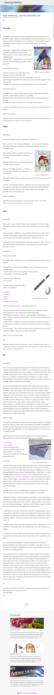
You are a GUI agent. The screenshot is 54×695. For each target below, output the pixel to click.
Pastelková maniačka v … (16, 653)
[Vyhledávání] (23, 2)
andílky (10, 321)
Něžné (6, 299)
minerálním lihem (12, 271)
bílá (10, 281)
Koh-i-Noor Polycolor (44, 429)
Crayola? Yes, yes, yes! (15, 629)
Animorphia (30, 479)
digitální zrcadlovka (19, 315)
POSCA (17, 447)
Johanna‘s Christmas (16, 477)
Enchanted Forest (17, 474)
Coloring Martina (13, 2)
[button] (3, 20)
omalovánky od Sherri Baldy (29, 178)
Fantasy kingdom (18, 54)
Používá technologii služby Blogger (28, 693)
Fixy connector (8, 445)
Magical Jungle (27, 474)
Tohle (5, 278)
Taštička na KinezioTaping (11, 310)
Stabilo (6, 274)
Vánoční (6, 296)
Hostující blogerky (7, 592)
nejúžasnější (13, 301)
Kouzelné (6, 294)
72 (29, 267)
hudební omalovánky (23, 481)
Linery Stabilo (8, 442)
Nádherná (6, 292)
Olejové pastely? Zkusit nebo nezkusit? (19, 678)
